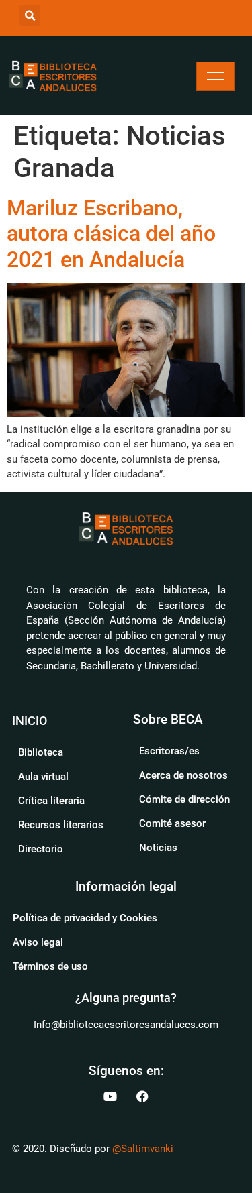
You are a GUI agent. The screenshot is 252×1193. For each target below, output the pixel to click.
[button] (29, 15)
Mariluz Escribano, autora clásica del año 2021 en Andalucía (111, 233)
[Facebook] (142, 1096)
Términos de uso (50, 966)
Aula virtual (43, 777)
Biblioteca (40, 752)
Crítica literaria (51, 801)
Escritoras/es (169, 751)
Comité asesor (172, 823)
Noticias (158, 848)
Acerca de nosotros (183, 775)
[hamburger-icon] (215, 76)
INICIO (29, 721)
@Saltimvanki (142, 1149)
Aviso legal (38, 942)
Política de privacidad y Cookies (85, 918)
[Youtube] (110, 1096)
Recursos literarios (60, 825)
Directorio (40, 849)
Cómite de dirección (184, 799)
